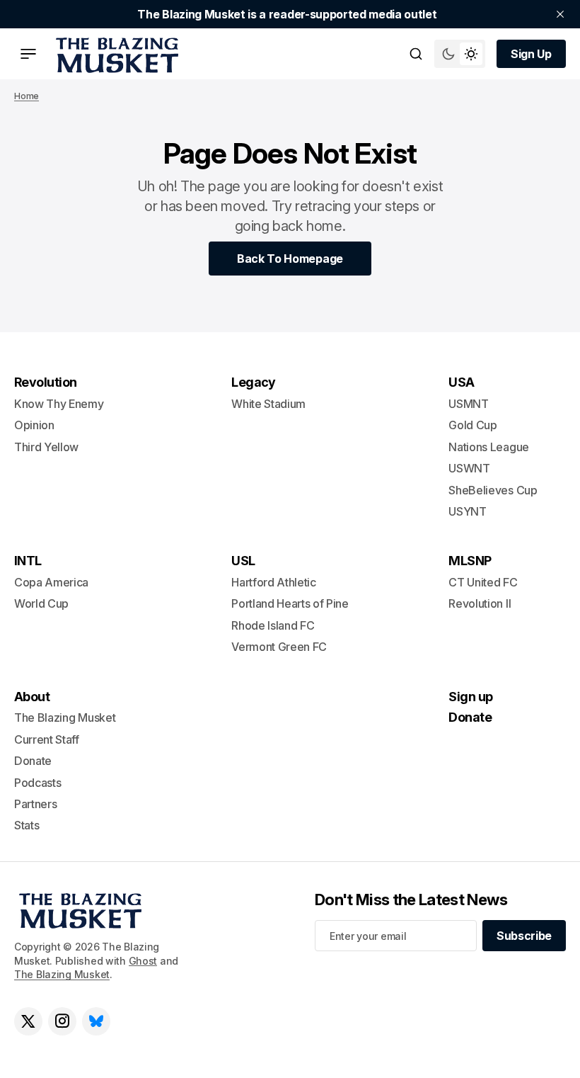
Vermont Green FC (279, 647)
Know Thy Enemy (59, 404)
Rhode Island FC (272, 625)
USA (461, 382)
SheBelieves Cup (492, 490)
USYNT (467, 511)
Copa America (51, 582)
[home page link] (114, 53)
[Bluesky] (96, 1021)
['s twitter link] (28, 1021)
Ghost (143, 961)
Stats (26, 825)
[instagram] (62, 1021)
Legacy (253, 382)
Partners (35, 804)
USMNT (468, 404)
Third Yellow (46, 447)
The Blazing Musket (62, 974)
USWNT (468, 468)
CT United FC (482, 582)
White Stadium (268, 404)
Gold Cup (472, 425)
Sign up (470, 696)
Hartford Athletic (273, 582)
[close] (560, 14)
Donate (33, 761)
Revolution (45, 382)
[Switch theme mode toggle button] (459, 54)
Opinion (34, 425)
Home (26, 96)
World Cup (41, 603)
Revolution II (479, 603)
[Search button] (416, 54)
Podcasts (37, 783)
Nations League (488, 447)
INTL (28, 560)
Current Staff (46, 739)
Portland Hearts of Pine (290, 603)
